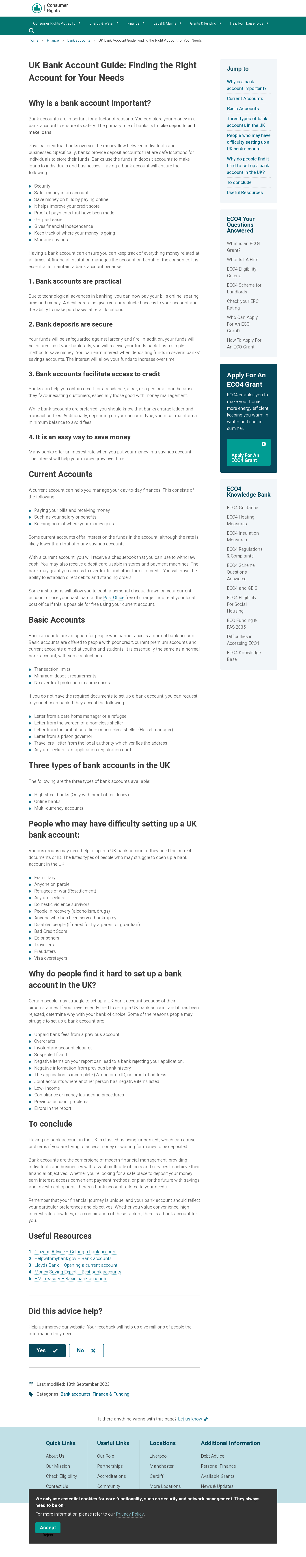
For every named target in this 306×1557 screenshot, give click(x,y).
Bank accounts (75, 1394)
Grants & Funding (203, 23)
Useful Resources (245, 192)
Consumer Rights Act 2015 (54, 23)
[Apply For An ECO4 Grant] (249, 445)
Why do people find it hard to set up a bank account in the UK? (248, 166)
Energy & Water (101, 23)
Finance (133, 23)
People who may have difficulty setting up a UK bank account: (249, 142)
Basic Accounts (243, 108)
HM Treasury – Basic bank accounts (70, 1278)
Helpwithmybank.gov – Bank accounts (73, 1258)
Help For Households (246, 23)
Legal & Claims (164, 23)
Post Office (113, 597)
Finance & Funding (111, 1394)
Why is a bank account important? (247, 85)
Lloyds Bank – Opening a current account (75, 1265)
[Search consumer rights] (31, 30)
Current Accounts (245, 98)
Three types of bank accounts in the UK (247, 122)
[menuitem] (249, 247)
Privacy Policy (130, 1514)
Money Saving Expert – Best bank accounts (77, 1272)
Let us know (190, 1419)
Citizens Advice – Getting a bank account (75, 1252)
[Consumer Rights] (50, 8)
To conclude (239, 182)
